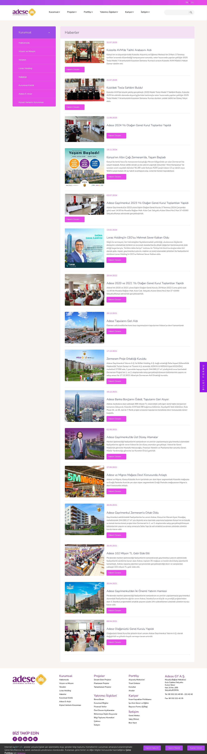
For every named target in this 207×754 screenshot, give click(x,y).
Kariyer (128, 11)
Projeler (71, 11)
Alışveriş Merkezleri (137, 679)
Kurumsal (53, 11)
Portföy (87, 11)
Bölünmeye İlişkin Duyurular (105, 714)
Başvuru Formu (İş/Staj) (138, 706)
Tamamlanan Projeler (102, 687)
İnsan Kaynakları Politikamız (140, 699)
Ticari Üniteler (134, 683)
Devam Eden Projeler (102, 679)
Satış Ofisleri (134, 719)
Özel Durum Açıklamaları (104, 710)
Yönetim (22, 59)
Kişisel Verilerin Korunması (31, 102)
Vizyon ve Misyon (27, 51)
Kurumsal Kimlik (26, 85)
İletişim (144, 11)
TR (187, 2)
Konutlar (132, 687)
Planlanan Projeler (101, 683)
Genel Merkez (134, 715)
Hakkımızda (24, 42)
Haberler (23, 76)
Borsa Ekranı (99, 699)
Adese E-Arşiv (25, 93)
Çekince (97, 721)
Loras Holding (25, 68)
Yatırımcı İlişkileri (108, 11)
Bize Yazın (133, 723)
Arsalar (132, 690)
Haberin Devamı (73, 69)
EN (192, 2)
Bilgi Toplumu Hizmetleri (104, 717)
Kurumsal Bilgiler (101, 703)
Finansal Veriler (100, 706)
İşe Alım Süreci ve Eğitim (139, 703)
